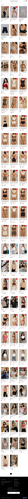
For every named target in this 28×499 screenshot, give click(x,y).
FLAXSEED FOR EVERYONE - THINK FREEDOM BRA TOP (23, 182)
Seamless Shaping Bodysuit (4, 18)
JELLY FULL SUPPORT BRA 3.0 (22, 37)
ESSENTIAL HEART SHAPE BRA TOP (22, 291)
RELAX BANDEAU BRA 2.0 (13, 36)
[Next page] (17, 473)
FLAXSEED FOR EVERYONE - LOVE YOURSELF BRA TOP (14, 128)
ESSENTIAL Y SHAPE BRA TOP (4, 273)
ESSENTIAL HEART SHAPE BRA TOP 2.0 (4, 380)
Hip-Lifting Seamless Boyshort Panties (22, 19)
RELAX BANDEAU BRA (22, 109)
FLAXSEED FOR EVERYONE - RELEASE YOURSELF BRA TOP (5, 164)
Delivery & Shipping (16, 482)
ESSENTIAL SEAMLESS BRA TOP (5, 255)
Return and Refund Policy (17, 483)
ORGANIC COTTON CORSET (5, 326)
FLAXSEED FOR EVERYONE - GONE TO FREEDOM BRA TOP (14, 220)
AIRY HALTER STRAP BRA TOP (22, 344)
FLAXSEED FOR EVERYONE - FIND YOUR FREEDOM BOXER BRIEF (14, 91)
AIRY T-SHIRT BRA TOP (13, 397)
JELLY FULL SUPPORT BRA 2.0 (4, 73)
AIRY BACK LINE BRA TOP (4, 450)
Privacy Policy (15, 484)
